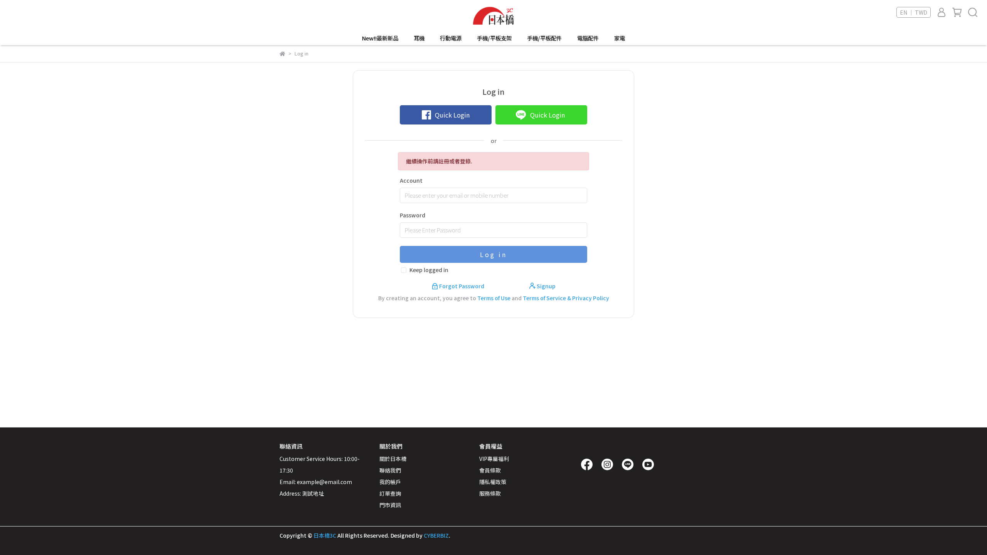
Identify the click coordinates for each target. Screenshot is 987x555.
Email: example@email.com (316, 482)
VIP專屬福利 (494, 458)
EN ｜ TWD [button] (913, 12)
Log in (493, 254)
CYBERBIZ (436, 535)
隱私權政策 (492, 482)
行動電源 (450, 38)
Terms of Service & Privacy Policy (566, 298)
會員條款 (490, 470)
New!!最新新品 (380, 38)
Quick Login (452, 114)
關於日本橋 (392, 458)
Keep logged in (428, 270)
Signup (546, 286)
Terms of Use (493, 298)
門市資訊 (390, 505)
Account (411, 180)
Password (412, 215)
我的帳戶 (390, 482)
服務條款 (490, 493)
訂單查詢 (390, 493)
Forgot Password (461, 286)
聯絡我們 (390, 470)
